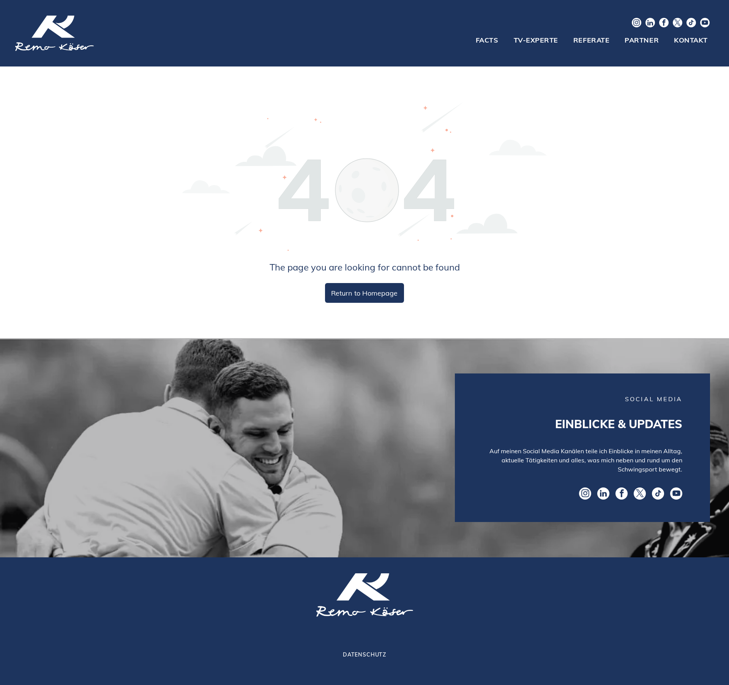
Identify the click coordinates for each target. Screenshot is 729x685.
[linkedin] (650, 23)
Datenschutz (364, 654)
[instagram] (636, 23)
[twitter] (677, 23)
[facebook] (664, 23)
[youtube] (705, 23)
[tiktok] (691, 23)
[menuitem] (487, 40)
